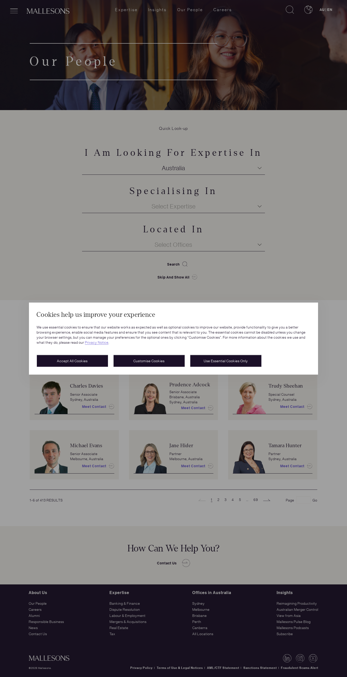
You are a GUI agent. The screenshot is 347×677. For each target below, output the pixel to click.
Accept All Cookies (72, 360)
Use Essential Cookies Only (226, 360)
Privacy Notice (96, 342)
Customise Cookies (149, 360)
